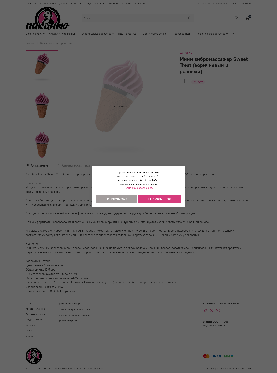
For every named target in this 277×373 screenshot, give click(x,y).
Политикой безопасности (138, 187)
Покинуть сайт (116, 199)
